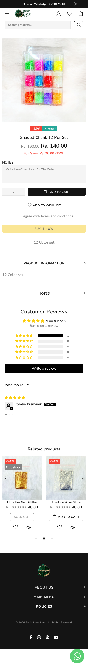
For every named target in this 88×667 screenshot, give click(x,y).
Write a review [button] (44, 368)
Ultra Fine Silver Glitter (66, 502)
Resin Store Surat (23, 13)
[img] (15, 397)
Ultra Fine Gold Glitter (22, 502)
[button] (24, 335)
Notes (7, 162)
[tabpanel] (22, 496)
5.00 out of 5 (56, 321)
